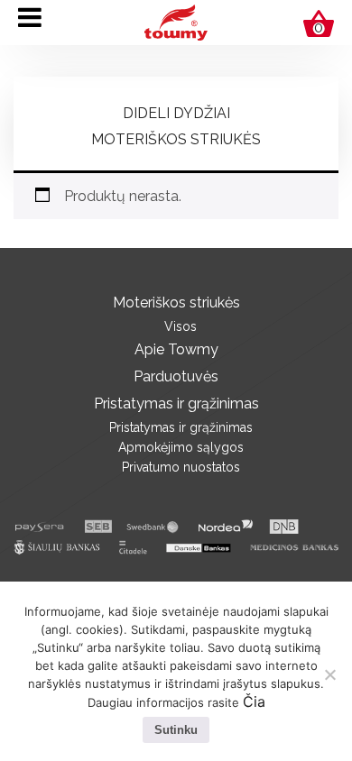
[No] (329, 674)
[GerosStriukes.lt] (176, 21)
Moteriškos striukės (176, 139)
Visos (180, 326)
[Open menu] (30, 17)
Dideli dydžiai (176, 113)
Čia (254, 701)
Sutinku (176, 730)
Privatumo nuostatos (181, 467)
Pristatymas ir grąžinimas (176, 403)
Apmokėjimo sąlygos (181, 447)
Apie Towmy (176, 349)
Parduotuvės (176, 376)
